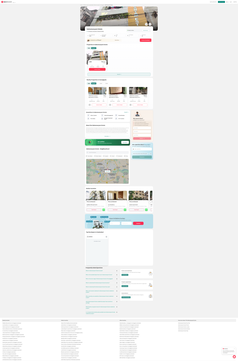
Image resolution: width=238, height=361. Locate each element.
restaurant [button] (120, 156)
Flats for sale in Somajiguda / (99, 5)
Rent (14, 2)
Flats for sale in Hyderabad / (88, 5)
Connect (141, 138)
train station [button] (90, 156)
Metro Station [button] (98, 156)
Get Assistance (124, 286)
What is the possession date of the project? (140, 153)
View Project (94, 209)
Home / (81, 5)
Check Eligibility (125, 274)
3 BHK (106, 83)
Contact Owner (97, 69)
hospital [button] (106, 156)
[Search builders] (106, 237)
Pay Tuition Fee (213, 1)
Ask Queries (142, 157)
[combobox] (108, 152)
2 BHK (101, 83)
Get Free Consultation (126, 297)
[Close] (234, 348)
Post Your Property (221, 1)
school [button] (113, 156)
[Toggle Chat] (234, 356)
